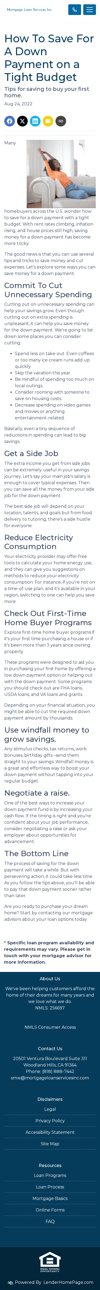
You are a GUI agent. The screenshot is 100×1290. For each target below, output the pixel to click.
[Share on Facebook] (9, 121)
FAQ (50, 1221)
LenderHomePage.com (68, 1282)
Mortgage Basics (50, 1198)
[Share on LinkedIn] (35, 121)
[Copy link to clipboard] (60, 121)
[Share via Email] (48, 121)
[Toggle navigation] (89, 9)
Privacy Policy (50, 1120)
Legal (50, 1109)
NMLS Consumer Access (50, 1027)
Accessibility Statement (50, 1132)
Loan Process (50, 1187)
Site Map (50, 1143)
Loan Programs (50, 1175)
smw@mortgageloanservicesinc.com (50, 1077)
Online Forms (50, 1210)
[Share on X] (22, 121)
